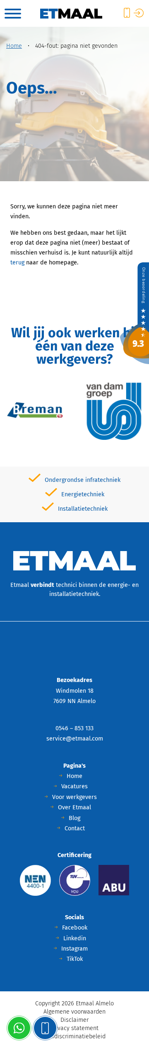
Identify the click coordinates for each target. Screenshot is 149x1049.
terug (17, 262)
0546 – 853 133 (74, 728)
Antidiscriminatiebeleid (75, 1036)
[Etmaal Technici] (134, 312)
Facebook (74, 927)
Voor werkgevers (74, 797)
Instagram (74, 948)
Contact (75, 828)
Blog (74, 818)
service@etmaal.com (74, 738)
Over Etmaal (74, 807)
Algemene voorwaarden (74, 1011)
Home (14, 45)
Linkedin (74, 938)
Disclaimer (74, 1019)
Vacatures (74, 786)
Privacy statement (74, 1028)
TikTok (75, 959)
